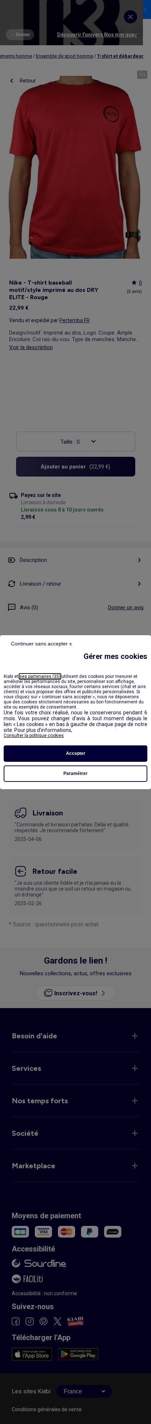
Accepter (75, 753)
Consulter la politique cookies (34, 735)
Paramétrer (75, 773)
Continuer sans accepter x (41, 644)
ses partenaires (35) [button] (39, 676)
